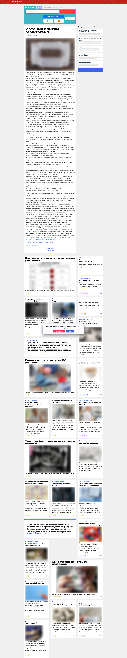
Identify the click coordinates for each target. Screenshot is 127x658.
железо (52, 242)
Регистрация (29, 7)
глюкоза (46, 242)
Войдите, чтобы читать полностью (90, 70)
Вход (39, 7)
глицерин (28, 242)
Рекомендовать (33, 245)
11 (101, 555)
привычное (35, 242)
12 (74, 333)
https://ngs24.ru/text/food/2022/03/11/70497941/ (40, 239)
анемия (41, 242)
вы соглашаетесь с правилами (57, 7)
